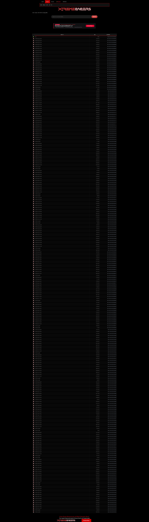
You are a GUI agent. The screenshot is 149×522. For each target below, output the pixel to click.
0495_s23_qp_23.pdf (38, 302)
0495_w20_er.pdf (37, 141)
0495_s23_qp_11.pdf (38, 312)
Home (43, 1)
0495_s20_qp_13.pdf (38, 387)
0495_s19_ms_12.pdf (38, 424)
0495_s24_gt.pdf (37, 300)
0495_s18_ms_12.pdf (38, 451)
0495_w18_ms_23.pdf (38, 182)
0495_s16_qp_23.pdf (38, 486)
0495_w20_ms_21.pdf (38, 131)
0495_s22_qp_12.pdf (38, 337)
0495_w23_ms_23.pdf (38, 75)
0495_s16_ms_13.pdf (38, 504)
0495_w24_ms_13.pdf (38, 56)
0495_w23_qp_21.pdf (38, 67)
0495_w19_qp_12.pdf (38, 151)
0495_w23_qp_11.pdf (38, 73)
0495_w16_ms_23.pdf (38, 236)
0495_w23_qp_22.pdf (38, 65)
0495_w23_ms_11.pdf (38, 85)
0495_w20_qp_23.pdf (38, 116)
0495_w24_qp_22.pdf (38, 40)
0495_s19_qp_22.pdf (38, 407)
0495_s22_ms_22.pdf (38, 343)
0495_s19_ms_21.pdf (38, 420)
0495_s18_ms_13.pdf (38, 449)
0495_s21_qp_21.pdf (38, 358)
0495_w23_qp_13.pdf (38, 69)
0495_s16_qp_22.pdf (38, 488)
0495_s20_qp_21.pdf (38, 385)
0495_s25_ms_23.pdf (38, 263)
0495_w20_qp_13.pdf (38, 122)
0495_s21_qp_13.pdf (38, 360)
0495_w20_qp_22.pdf (38, 118)
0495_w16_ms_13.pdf (38, 242)
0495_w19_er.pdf (37, 168)
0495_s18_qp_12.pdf (38, 440)
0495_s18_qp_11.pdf (38, 442)
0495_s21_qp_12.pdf (38, 362)
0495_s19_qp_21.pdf (38, 409)
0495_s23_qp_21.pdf (38, 306)
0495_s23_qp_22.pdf (38, 304)
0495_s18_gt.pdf (37, 455)
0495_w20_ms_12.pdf (38, 135)
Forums (52, 1)
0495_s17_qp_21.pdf (38, 463)
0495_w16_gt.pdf (37, 248)
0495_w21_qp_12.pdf (38, 98)
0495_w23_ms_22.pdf (38, 77)
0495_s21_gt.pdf (37, 378)
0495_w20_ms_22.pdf (38, 129)
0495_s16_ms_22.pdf (38, 500)
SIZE (94, 34)
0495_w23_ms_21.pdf (38, 79)
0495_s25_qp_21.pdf (38, 255)
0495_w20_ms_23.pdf (38, 127)
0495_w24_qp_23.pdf (38, 38)
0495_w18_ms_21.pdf (38, 186)
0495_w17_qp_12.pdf (38, 205)
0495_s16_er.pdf (37, 511)
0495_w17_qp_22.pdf (38, 199)
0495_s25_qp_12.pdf (38, 259)
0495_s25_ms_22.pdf (38, 265)
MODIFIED (108, 34)
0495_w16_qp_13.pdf (38, 230)
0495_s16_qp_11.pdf (38, 496)
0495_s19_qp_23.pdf (38, 405)
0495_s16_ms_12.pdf (38, 506)
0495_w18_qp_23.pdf (38, 170)
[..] (35, 36)
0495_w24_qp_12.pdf (38, 46)
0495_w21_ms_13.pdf (38, 108)
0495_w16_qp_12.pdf (38, 232)
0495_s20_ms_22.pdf (38, 395)
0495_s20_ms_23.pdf (38, 393)
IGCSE (41, 12)
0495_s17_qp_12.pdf (38, 467)
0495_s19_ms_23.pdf (38, 416)
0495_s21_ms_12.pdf (38, 374)
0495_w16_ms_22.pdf (38, 238)
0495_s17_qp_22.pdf (38, 461)
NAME (62, 34)
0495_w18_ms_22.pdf (38, 184)
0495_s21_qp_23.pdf (38, 354)
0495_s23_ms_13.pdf (38, 319)
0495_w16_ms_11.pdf (38, 246)
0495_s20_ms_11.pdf (38, 403)
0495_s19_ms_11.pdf (38, 426)
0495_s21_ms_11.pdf (38, 376)
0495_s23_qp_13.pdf (38, 308)
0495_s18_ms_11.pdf (38, 453)
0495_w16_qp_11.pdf (38, 234)
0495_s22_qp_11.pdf (38, 339)
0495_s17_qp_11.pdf (38, 469)
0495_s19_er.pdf (37, 430)
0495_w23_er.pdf (37, 89)
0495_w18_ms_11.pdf (38, 191)
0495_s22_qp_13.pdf (38, 335)
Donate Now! (86, 520)
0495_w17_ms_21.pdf (38, 213)
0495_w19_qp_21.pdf (38, 147)
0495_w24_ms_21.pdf (38, 54)
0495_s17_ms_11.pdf (38, 480)
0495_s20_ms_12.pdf (38, 401)
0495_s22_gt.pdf (37, 352)
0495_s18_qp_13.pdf (38, 438)
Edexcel (44, 4)
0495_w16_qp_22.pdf (38, 226)
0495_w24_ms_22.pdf (38, 52)
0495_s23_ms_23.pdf (38, 314)
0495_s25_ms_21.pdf (38, 267)
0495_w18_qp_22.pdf (38, 172)
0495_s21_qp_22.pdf (38, 356)
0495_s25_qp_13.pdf (38, 257)
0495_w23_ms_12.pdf (38, 83)
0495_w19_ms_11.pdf (38, 164)
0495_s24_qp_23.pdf (38, 277)
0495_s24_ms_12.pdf (38, 296)
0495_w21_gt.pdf (37, 114)
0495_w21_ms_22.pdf (38, 104)
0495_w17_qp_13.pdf (38, 203)
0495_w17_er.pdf (37, 222)
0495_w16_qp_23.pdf (38, 224)
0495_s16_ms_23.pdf (38, 498)
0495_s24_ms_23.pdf (38, 288)
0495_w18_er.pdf (37, 195)
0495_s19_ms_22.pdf (38, 418)
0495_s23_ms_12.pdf (38, 321)
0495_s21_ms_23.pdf (38, 366)
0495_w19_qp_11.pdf (38, 153)
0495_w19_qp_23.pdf (38, 143)
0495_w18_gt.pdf (37, 193)
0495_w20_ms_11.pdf (38, 137)
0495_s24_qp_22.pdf (38, 279)
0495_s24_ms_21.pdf (38, 292)
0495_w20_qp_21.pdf (38, 120)
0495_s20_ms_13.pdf (38, 399)
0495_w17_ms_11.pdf (38, 219)
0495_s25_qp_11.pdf (38, 261)
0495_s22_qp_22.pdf (38, 331)
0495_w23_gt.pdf (37, 87)
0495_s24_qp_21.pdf (38, 281)
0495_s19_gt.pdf (37, 428)
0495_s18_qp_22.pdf (38, 434)
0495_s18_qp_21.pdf (38, 436)
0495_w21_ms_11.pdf (38, 112)
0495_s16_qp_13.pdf (38, 492)
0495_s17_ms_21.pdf (38, 475)
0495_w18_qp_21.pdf (38, 174)
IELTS (47, 4)
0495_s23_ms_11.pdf (38, 323)
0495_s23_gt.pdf (37, 325)
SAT (49, 4)
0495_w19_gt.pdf (37, 166)
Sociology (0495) (44, 12)
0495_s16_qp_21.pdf (38, 490)
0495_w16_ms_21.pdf (38, 240)
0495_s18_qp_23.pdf (38, 432)
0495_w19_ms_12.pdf (38, 162)
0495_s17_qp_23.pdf (38, 459)
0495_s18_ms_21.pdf (38, 447)
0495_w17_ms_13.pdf (38, 215)
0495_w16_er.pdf (37, 250)
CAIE (41, 4)
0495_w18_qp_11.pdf (38, 180)
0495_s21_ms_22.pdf (38, 368)
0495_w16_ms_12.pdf (38, 244)
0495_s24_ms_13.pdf (38, 294)
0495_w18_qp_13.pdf (38, 176)
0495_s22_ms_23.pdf (38, 341)
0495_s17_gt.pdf (37, 482)
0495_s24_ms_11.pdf (38, 298)
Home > (33, 12)
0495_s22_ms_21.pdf (38, 345)
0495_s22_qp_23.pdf (38, 329)
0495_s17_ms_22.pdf (38, 473)
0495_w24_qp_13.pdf (38, 44)
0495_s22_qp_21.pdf (38, 333)
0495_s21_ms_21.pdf (38, 370)
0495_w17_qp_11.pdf (38, 207)
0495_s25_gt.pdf (37, 275)
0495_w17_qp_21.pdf (38, 201)
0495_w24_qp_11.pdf (38, 48)
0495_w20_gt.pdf (37, 139)
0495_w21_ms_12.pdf (38, 110)
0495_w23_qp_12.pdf (38, 71)
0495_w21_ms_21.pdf (38, 106)
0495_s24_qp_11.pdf (38, 286)
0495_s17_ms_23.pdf (38, 471)
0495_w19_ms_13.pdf (38, 160)
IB (51, 4)
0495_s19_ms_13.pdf (38, 422)
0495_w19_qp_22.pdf (38, 145)
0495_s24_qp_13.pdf (38, 283)
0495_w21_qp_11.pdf (38, 100)
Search (94, 16)
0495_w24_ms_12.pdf (38, 58)
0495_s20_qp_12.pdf (38, 389)
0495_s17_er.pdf (37, 484)
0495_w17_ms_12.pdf (38, 217)
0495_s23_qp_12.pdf (38, 310)
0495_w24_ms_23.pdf (38, 50)
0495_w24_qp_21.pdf (38, 42)
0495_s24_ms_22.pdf (38, 290)
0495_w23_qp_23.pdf (38, 63)
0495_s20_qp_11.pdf (38, 391)
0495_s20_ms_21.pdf (38, 397)
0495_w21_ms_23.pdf (38, 102)
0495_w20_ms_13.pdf (38, 133)
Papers (47, 1)
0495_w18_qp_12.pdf (38, 178)
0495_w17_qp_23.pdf (38, 197)
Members (65, 1)
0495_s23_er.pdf (37, 327)
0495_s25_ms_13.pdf (38, 269)
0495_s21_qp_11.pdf (38, 364)
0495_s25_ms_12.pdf (38, 271)
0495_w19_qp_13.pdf (38, 149)
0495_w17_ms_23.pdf (38, 209)
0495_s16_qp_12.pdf (38, 494)
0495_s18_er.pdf (37, 457)
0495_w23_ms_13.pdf (38, 81)
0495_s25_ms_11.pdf (38, 273)
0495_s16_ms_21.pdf (38, 502)
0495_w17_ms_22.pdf (38, 211)
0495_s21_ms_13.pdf (38, 372)
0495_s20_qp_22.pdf (38, 383)
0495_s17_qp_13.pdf (38, 465)
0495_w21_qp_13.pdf (38, 96)
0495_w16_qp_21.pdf (38, 228)
